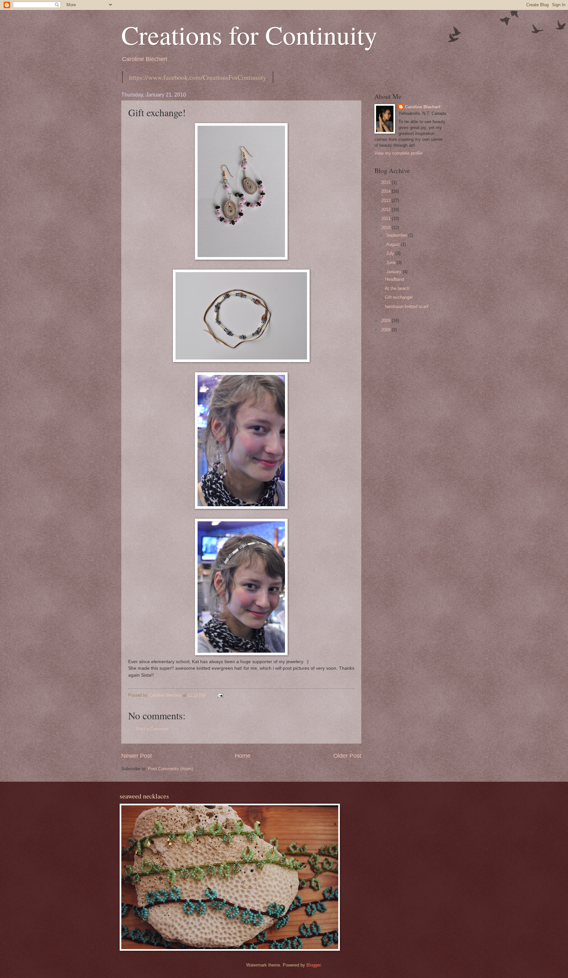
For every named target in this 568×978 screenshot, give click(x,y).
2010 (386, 227)
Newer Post (136, 755)
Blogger (313, 965)
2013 (386, 200)
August (393, 244)
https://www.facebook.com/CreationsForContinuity (197, 77)
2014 (386, 191)
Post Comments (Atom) (170, 768)
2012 (386, 209)
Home (242, 755)
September (397, 235)
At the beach (397, 288)
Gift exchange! (399, 297)
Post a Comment (152, 729)
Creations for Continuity (249, 34)
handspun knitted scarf (406, 306)
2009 (386, 320)
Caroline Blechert (422, 106)
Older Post (347, 755)
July (390, 253)
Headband (394, 279)
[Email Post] (220, 695)
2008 (386, 329)
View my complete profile (398, 153)
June (391, 262)
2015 (386, 182)
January (394, 271)
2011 (386, 218)
